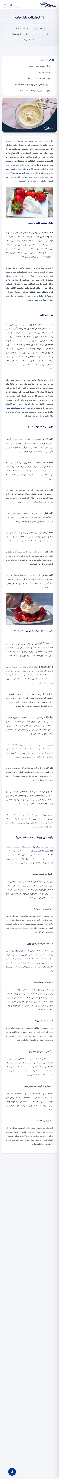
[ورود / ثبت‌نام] (11, 4)
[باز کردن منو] (5, 4)
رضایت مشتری (12, 800)
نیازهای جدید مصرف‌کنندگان (20, 408)
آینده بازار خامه (44, 72)
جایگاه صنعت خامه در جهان (39, 66)
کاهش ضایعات (39, 1101)
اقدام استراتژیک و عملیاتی (41, 851)
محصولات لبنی (18, 583)
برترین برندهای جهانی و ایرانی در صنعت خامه (32, 84)
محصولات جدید (46, 296)
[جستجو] (17, 4)
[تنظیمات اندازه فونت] (12, 1472)
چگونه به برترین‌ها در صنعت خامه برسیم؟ (34, 90)
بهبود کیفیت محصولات (19, 173)
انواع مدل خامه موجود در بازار (38, 78)
